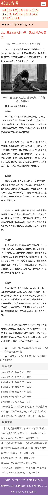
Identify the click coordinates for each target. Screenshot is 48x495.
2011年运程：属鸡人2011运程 (16, 391)
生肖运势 (16, 18)
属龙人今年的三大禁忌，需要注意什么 (20, 438)
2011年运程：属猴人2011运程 (16, 386)
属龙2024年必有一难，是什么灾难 (18, 452)
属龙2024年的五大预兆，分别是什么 (19, 462)
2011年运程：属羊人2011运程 (16, 382)
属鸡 (15, 10)
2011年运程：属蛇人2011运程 (16, 372)
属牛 (26, 14)
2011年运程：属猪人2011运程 (16, 401)
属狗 (10, 10)
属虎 (15, 14)
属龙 (4, 14)
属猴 (21, 10)
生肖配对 (33, 14)
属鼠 (21, 14)
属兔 (10, 14)
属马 (31, 10)
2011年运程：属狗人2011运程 (16, 396)
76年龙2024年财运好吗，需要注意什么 (20, 472)
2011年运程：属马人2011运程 (16, 377)
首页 (16, 24)
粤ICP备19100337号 (20, 479)
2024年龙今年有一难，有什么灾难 (18, 457)
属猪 (4, 10)
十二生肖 (23, 24)
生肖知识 (6, 18)
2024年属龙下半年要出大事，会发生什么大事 (23, 433)
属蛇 (37, 10)
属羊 (26, 10)
